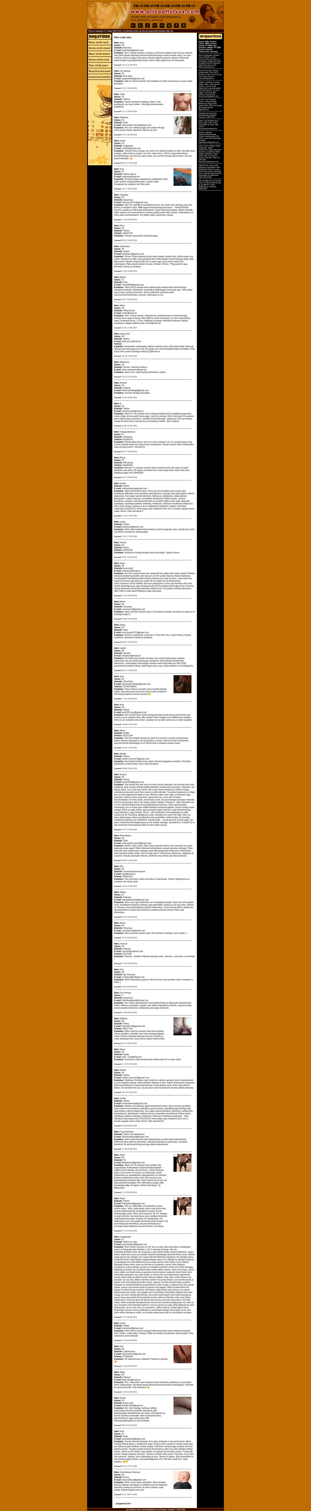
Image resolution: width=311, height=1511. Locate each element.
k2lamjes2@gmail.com (133, 254)
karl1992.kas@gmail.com (134, 712)
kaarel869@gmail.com (133, 782)
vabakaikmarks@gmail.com (135, 900)
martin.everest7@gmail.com (135, 759)
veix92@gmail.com (131, 148)
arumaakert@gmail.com (133, 1439)
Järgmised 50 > (124, 1503)
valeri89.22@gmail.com (133, 1026)
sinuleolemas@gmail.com (134, 488)
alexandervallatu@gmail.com (136, 684)
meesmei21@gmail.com (134, 1354)
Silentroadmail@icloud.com (135, 1137)
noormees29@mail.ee (133, 411)
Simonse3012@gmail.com (135, 202)
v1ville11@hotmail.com (133, 977)
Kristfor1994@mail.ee (132, 1405)
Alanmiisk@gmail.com (132, 50)
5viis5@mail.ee (129, 313)
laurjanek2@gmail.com (133, 78)
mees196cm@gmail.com (134, 1480)
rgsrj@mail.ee (129, 874)
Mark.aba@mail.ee (131, 1380)
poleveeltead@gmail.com (134, 1244)
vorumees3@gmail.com (133, 609)
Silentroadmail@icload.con (135, 1000)
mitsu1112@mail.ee (131, 341)
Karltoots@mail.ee (131, 176)
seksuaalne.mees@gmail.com (136, 125)
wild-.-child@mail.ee (132, 1057)
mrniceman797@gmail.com (135, 632)
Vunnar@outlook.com (132, 951)
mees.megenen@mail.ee (134, 369)
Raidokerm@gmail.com (133, 1162)
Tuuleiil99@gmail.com (133, 285)
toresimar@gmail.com (132, 527)
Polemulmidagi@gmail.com (135, 390)
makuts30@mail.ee (131, 571)
